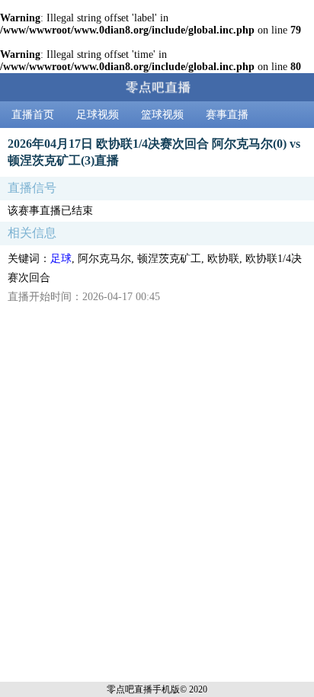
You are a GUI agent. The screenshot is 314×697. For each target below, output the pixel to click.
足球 (61, 258)
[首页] (157, 87)
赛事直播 (227, 114)
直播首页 (32, 114)
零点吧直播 (129, 689)
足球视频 (97, 114)
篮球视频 (162, 114)
